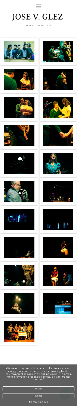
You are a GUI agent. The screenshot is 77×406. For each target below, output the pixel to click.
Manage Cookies (38, 402)
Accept (38, 388)
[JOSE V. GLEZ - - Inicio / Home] (38, 17)
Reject (38, 395)
